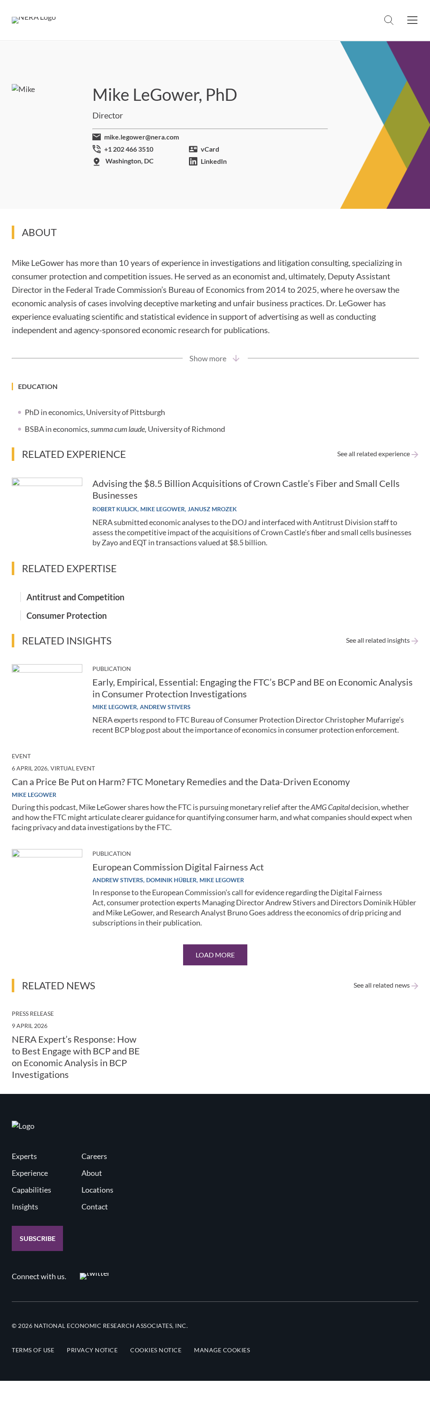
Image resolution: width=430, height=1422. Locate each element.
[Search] (389, 20)
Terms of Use (33, 1350)
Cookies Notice (155, 1350)
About (91, 1173)
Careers (94, 1156)
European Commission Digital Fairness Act (178, 867)
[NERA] (34, 20)
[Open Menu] (412, 20)
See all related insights (378, 640)
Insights (25, 1206)
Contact (94, 1206)
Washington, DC (129, 161)
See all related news (382, 985)
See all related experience (373, 453)
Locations (97, 1189)
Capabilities (31, 1189)
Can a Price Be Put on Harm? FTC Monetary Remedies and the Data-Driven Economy (181, 781)
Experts (24, 1156)
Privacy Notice (92, 1350)
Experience (30, 1173)
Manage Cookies (222, 1350)
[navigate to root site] (23, 1125)
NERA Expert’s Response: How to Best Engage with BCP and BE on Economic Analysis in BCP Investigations (76, 1056)
